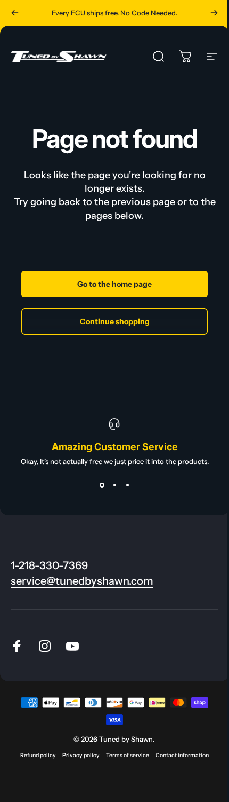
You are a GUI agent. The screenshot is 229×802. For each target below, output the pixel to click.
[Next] (214, 13)
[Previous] (15, 13)
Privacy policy (81, 755)
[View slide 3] (127, 484)
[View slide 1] (101, 484)
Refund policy (38, 755)
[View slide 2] (114, 484)
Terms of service (127, 755)
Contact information (182, 755)
